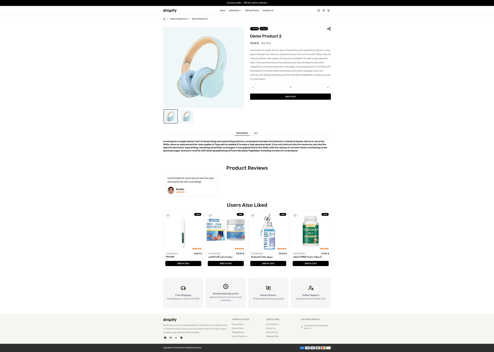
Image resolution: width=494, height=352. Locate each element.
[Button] (253, 87)
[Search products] (318, 10)
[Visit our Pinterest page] (181, 338)
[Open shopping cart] (328, 10)
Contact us (268, 10)
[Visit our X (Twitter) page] (176, 338)
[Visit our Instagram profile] (171, 338)
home (222, 10)
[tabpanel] (247, 145)
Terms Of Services (239, 336)
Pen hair (170, 256)
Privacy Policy (238, 324)
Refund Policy (252, 10)
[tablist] (247, 133)
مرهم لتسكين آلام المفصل (220, 256)
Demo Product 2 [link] (200, 19)
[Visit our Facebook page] (165, 338)
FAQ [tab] (256, 133)
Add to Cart (290, 96)
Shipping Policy (238, 332)
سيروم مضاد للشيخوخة (262, 256)
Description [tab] (242, 133)
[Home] (170, 10)
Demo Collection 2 (179, 19)
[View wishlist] (323, 10)
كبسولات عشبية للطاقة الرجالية (307, 256)
